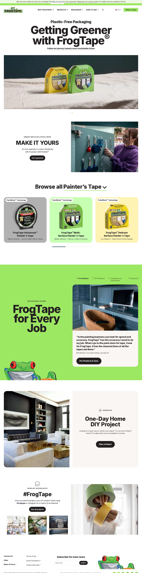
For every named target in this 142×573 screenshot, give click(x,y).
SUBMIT (83, 563)
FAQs (6, 560)
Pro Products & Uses (89, 361)
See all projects (37, 509)
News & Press (9, 564)
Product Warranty (32, 565)
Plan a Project (105, 444)
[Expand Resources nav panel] (82, 9)
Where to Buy (131, 10)
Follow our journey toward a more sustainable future (71, 48)
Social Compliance (33, 561)
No (124, 2)
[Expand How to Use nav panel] (98, 9)
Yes (121, 2)
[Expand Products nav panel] (67, 9)
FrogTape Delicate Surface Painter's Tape (117, 234)
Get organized (37, 158)
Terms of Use (31, 556)
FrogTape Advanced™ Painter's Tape (25, 234)
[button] (82, 279)
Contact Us (8, 556)
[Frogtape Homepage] (13, 10)
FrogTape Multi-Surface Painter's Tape (71, 234)
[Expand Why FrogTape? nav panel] (53, 9)
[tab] (69, 113)
